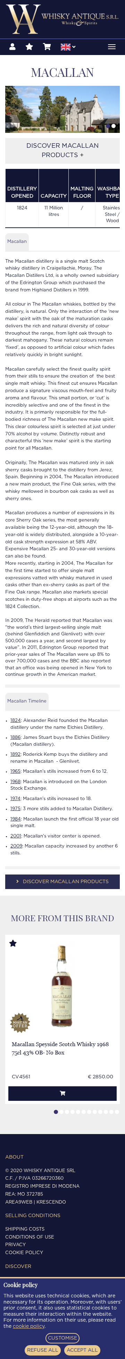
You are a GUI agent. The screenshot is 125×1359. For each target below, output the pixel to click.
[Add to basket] (62, 1093)
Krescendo (51, 1202)
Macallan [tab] (17, 241)
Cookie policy (24, 1253)
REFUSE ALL (42, 1350)
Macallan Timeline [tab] (27, 701)
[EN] (68, 48)
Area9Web (18, 1202)
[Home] (62, 19)
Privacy (15, 1245)
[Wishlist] (29, 47)
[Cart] (47, 47)
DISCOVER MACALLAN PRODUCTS (65, 881)
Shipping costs (24, 1229)
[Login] (12, 47)
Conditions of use (29, 1237)
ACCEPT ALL (82, 1350)
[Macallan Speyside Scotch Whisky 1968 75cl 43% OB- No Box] (62, 986)
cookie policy (28, 1326)
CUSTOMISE (62, 1338)
